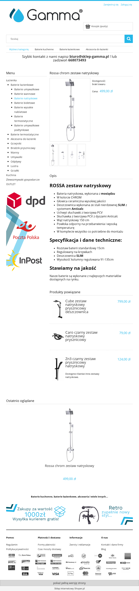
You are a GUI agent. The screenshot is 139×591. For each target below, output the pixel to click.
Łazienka (11, 80)
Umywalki (16, 157)
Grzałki (15, 170)
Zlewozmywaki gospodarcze (23, 179)
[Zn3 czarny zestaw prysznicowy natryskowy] (58, 369)
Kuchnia (11, 175)
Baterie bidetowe (24, 103)
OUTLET (11, 184)
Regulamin (12, 544)
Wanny (15, 152)
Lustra (14, 166)
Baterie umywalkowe (26, 89)
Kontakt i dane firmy (112, 544)
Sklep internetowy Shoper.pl (69, 588)
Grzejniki (16, 143)
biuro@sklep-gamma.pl (89, 56)
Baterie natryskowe (25, 98)
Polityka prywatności (17, 549)
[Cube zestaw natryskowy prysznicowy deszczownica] (58, 309)
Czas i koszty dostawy (49, 549)
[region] (69, 514)
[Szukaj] (129, 39)
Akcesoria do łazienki (23, 139)
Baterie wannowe (24, 94)
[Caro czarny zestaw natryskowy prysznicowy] (58, 337)
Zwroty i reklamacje (80, 544)
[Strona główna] (44, 14)
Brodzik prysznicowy (23, 148)
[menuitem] (19, 49)
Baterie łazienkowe (22, 84)
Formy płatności (46, 544)
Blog (103, 549)
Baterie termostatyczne (25, 134)
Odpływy (16, 161)
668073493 (77, 60)
